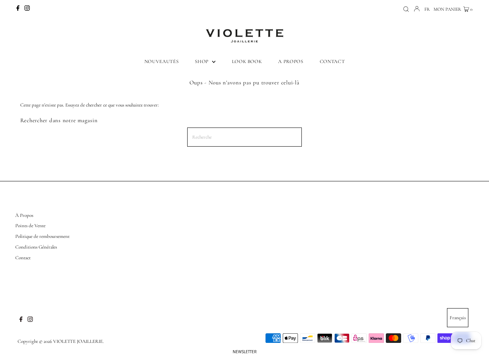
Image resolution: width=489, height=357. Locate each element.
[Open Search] (406, 9)
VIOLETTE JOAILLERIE (78, 341)
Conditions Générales (36, 247)
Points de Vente (30, 226)
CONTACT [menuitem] (332, 61)
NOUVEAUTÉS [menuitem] (161, 61)
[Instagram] (27, 9)
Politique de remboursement (42, 236)
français (458, 318)
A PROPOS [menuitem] (290, 61)
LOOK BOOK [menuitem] (247, 61)
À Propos (24, 215)
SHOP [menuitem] (202, 61)
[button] (244, 351)
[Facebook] (18, 9)
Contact (23, 258)
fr (427, 9)
